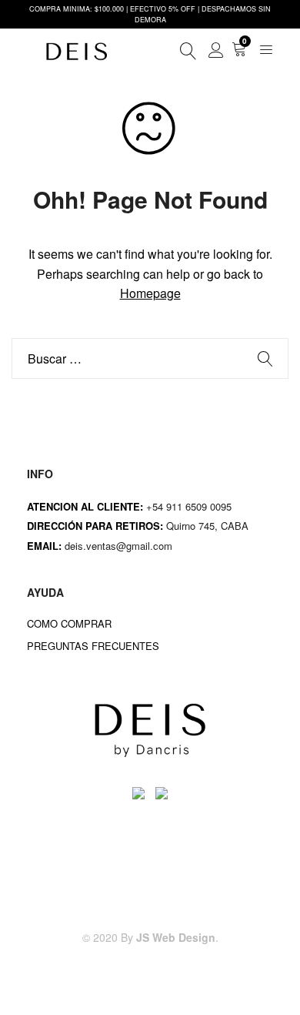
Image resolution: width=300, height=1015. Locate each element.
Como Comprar (69, 623)
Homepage (150, 293)
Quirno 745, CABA (209, 525)
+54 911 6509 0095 (189, 506)
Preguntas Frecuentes (93, 645)
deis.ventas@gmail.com (120, 545)
